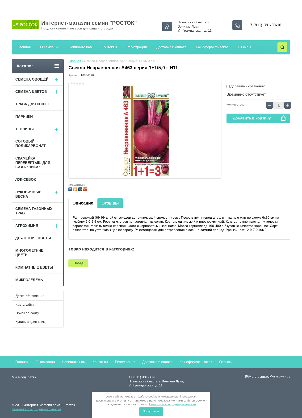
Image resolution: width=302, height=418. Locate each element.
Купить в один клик (30, 322)
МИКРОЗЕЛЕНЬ (29, 280)
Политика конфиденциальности (36, 409)
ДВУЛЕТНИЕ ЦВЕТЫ (33, 238)
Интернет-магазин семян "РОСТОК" (89, 23)
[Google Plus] (85, 188)
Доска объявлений (30, 296)
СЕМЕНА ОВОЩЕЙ (32, 79)
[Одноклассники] (75, 188)
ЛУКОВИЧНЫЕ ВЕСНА (28, 194)
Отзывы (244, 47)
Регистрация (136, 47)
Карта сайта (25, 304)
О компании (49, 47)
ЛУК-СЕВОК (25, 179)
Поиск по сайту (27, 313)
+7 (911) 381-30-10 (264, 25)
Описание (82, 203)
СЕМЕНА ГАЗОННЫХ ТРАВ (33, 211)
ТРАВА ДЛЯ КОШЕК (32, 104)
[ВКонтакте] (70, 188)
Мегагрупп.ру (279, 376)
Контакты (109, 47)
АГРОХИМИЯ (26, 226)
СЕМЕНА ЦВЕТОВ (31, 92)
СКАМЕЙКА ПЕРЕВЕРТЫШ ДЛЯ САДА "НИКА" (32, 162)
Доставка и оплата (171, 47)
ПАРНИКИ (24, 117)
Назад (78, 263)
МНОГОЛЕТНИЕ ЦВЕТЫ (29, 252)
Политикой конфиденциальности (172, 404)
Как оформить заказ (212, 47)
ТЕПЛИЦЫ (24, 129)
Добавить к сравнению (247, 86)
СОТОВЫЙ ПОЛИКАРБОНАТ (30, 143)
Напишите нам (80, 47)
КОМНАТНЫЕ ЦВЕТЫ (34, 267)
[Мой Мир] (80, 188)
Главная (24, 47)
